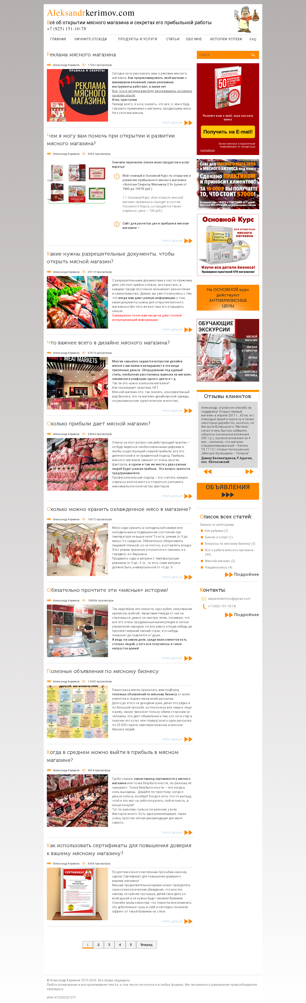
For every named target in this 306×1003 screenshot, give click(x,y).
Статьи (173, 39)
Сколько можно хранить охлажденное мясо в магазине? (119, 509)
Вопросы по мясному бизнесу (227, 543)
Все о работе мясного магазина (229, 550)
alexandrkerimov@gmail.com (229, 598)
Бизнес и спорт (216, 537)
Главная (58, 39)
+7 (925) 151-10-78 (66, 28)
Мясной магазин (217, 561)
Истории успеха (226, 39)
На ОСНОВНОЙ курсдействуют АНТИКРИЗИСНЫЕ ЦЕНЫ (228, 297)
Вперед (147, 945)
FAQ (253, 39)
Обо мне (194, 39)
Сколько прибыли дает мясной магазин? (98, 423)
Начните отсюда (91, 39)
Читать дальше (172, 122)
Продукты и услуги (137, 39)
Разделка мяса (216, 567)
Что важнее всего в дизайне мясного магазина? (108, 342)
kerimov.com (91, 12)
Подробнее (246, 574)
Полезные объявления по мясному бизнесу (103, 671)
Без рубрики (214, 530)
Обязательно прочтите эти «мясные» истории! (107, 590)
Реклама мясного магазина (81, 54)
